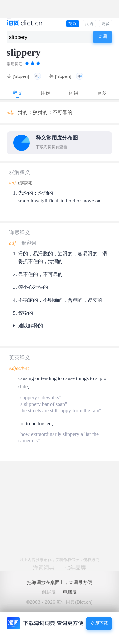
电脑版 (70, 592)
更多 (105, 23)
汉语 (89, 23)
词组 (74, 93)
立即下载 (99, 623)
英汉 (72, 23)
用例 (46, 93)
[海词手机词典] (24, 23)
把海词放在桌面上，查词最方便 (59, 582)
